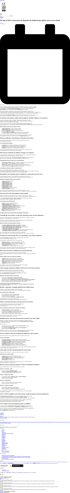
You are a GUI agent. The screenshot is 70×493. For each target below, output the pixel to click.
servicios (38, 463)
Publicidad (3, 448)
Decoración (4, 432)
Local (4, 463)
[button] (10, 15)
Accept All (13, 491)
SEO (34, 463)
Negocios (3, 446)
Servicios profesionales (5, 451)
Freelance (3, 438)
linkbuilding (1, 463)
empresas (37, 461)
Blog (3, 430)
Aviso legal (4, 469)
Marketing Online (5, 443)
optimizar (22, 463)
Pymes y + (1, 416)
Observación (10, 482)
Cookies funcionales (4, 482)
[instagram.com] (4, 9)
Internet (3, 441)
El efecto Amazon (5, 458)
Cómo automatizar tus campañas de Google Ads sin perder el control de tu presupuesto (16, 456)
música (16, 463)
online (20, 463)
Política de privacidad (5, 470)
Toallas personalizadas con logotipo (8, 459)
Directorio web (20, 472)
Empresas (1, 17)
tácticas (53, 463)
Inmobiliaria (4, 440)
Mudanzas (3, 444)
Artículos (3, 429)
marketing (11, 463)
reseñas (32, 463)
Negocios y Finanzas (5, 447)
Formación (4, 437)
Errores (41, 461)
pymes (27, 463)
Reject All (1, 491)
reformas (30, 463)
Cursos (3, 431)
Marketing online (5, 442)
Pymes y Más (2, 0)
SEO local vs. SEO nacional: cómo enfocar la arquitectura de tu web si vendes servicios (16, 457)
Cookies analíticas (4, 485)
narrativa (18, 463)
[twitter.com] (4, 5)
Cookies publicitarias (4, 488)
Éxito (57, 463)
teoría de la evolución (45, 463)
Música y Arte (4, 445)
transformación (50, 463)
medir (14, 463)
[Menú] (0, 1)
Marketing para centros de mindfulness (8, 455)
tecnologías (41, 463)
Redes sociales (4, 449)
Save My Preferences (7, 491)
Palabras (25, 463)
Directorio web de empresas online (7, 433)
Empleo (3, 435)
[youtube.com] (4, 11)
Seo (2, 450)
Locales (7, 463)
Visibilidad (55, 463)
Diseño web (4, 434)
